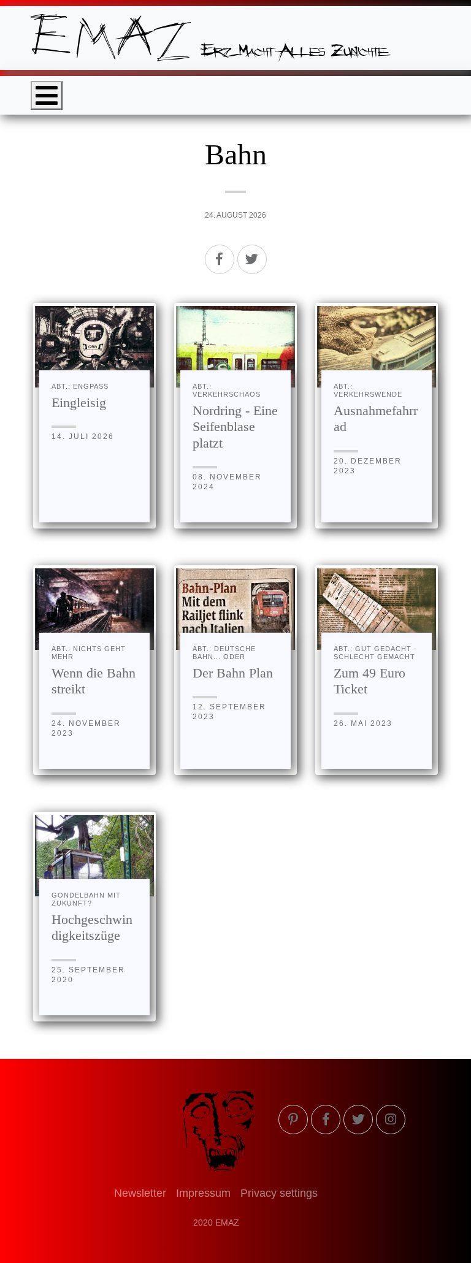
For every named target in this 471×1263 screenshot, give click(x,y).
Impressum (203, 1193)
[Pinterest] (293, 1119)
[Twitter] (252, 259)
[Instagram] (390, 1119)
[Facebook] (219, 259)
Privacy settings (279, 1193)
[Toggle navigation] (47, 95)
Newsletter (140, 1193)
